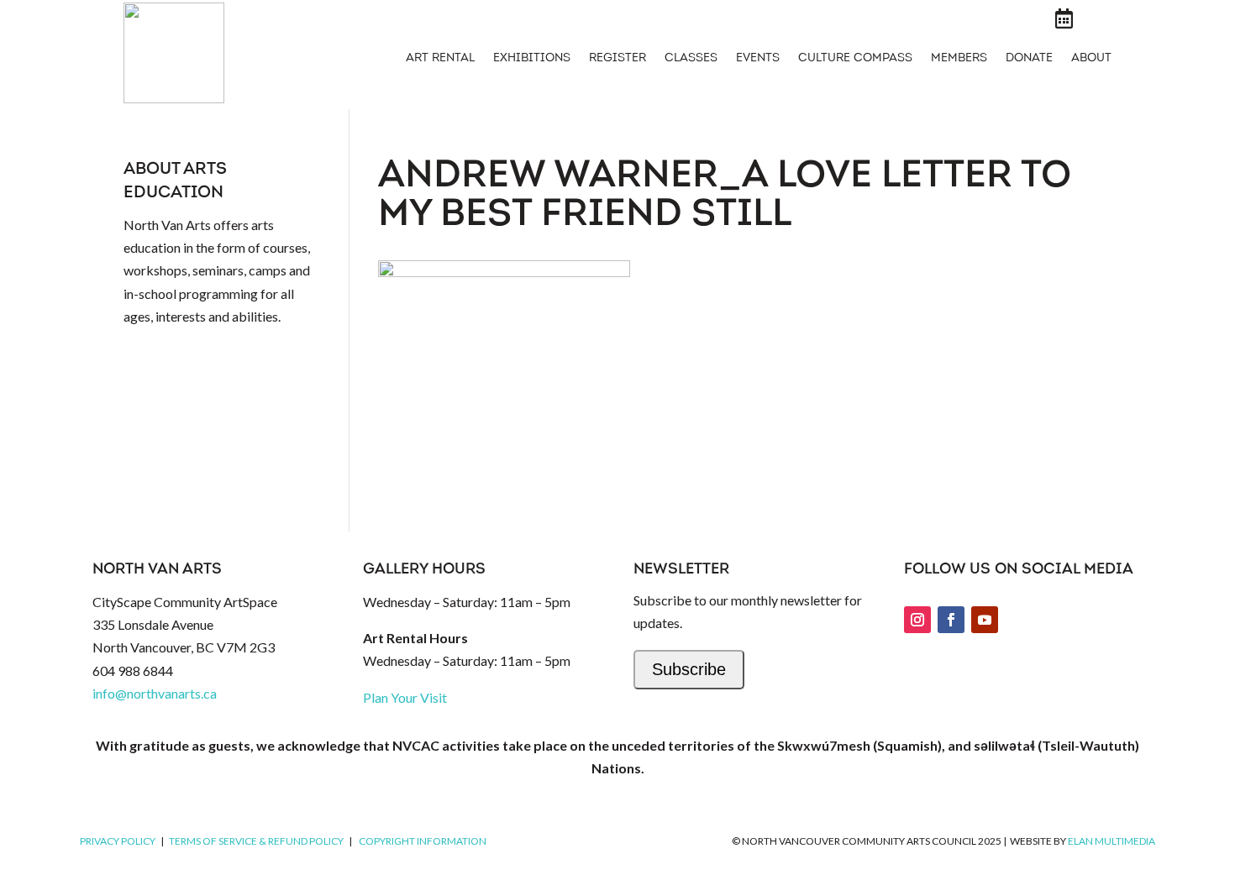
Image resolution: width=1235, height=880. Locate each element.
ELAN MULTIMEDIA (1111, 841)
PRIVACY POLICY (117, 841)
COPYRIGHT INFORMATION (422, 841)
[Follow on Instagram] (917, 619)
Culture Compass (855, 59)
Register (617, 59)
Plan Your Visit (405, 697)
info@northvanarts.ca (154, 693)
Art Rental (440, 59)
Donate (1029, 59)
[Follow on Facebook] (951, 619)
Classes (691, 59)
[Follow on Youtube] (984, 619)
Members (959, 59)
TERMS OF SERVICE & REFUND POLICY (256, 841)
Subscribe (689, 669)
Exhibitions (531, 59)
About (1091, 59)
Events (758, 59)
